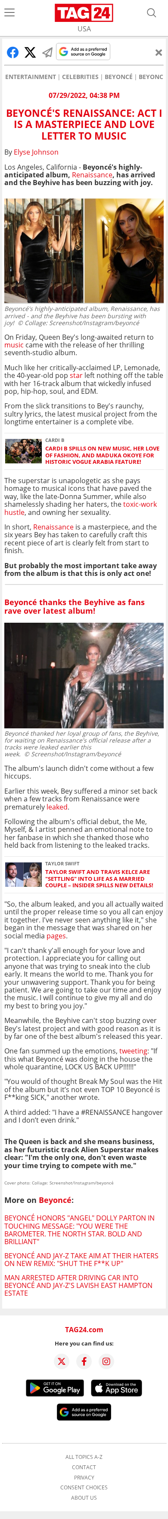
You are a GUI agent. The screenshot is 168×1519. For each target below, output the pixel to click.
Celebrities (80, 76)
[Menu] (9, 13)
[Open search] (151, 12)
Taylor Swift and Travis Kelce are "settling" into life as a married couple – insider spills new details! (99, 879)
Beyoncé (119, 76)
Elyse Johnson (36, 152)
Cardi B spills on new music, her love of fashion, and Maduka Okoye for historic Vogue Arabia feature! (102, 455)
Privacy (84, 1478)
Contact (84, 1467)
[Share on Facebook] (13, 52)
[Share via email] (47, 52)
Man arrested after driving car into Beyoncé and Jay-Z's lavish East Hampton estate (78, 1285)
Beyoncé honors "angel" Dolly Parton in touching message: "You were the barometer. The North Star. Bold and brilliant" (79, 1229)
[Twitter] (61, 1361)
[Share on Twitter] (30, 52)
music (14, 345)
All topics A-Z (84, 1457)
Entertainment (30, 76)
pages (56, 936)
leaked (57, 807)
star (76, 375)
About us (84, 1498)
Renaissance (92, 175)
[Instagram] (106, 1361)
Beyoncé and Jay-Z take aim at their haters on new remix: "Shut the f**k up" (81, 1259)
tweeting (133, 1051)
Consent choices (84, 1488)
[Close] (159, 52)
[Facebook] (84, 1361)
